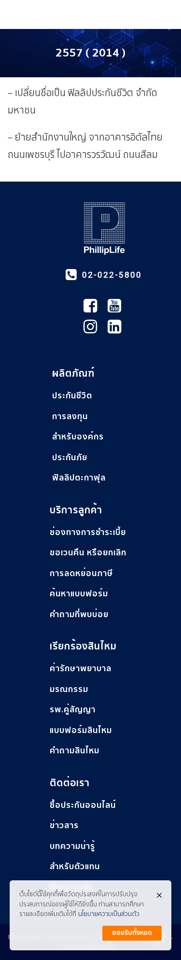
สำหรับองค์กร (78, 436)
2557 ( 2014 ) (90, 53)
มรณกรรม (69, 689)
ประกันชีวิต (72, 395)
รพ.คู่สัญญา (73, 709)
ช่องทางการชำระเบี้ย (88, 532)
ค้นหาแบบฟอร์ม (79, 593)
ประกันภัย (69, 457)
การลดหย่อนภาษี (81, 573)
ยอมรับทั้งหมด (132, 933)
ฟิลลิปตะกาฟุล (79, 477)
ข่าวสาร (64, 825)
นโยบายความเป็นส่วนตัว (108, 914)
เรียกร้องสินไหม (83, 646)
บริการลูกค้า (76, 510)
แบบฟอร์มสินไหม (81, 730)
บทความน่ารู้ (72, 846)
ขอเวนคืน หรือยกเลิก (88, 552)
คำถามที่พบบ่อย (79, 614)
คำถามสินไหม (74, 750)
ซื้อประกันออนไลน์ (83, 805)
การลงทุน (70, 416)
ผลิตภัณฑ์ (73, 373)
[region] (90, 553)
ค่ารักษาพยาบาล (80, 668)
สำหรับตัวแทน (75, 866)
